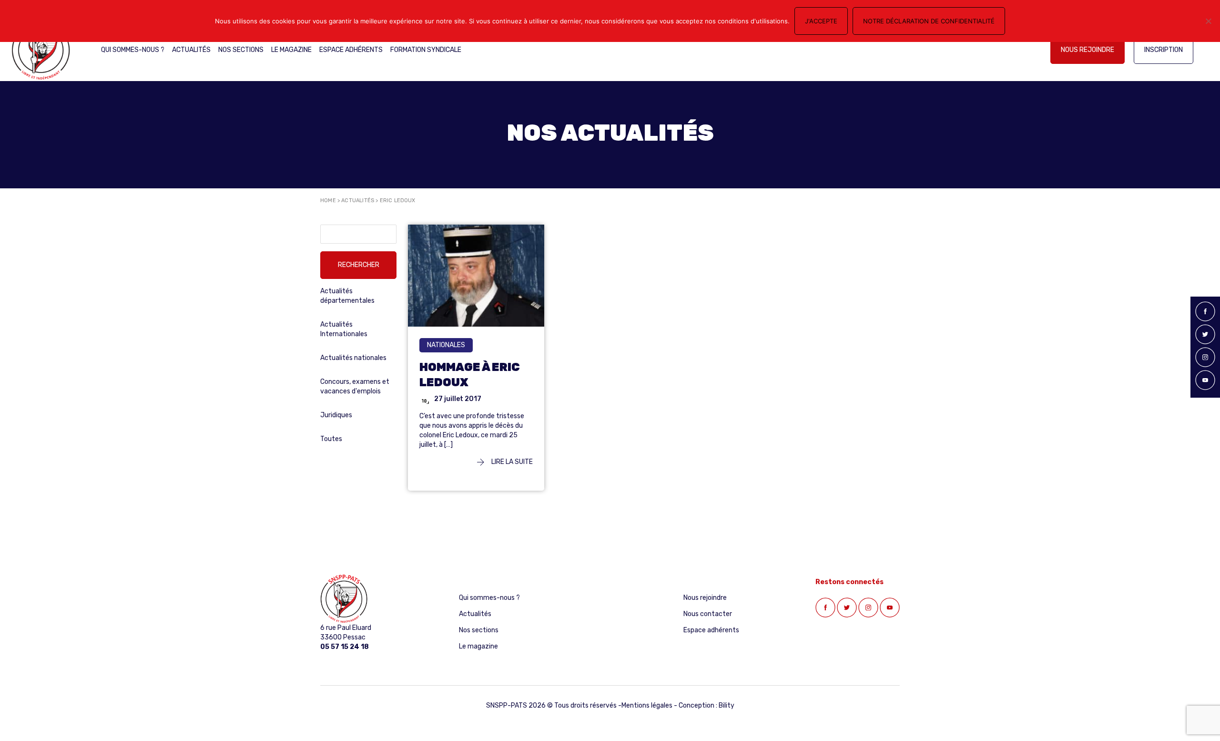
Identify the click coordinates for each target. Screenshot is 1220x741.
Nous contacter (707, 614)
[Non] (1208, 21)
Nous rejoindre (1087, 50)
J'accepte (821, 21)
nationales (446, 345)
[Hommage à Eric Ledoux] (476, 275)
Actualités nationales (353, 358)
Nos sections (241, 50)
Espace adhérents (351, 50)
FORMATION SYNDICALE (425, 50)
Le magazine (291, 50)
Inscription (1163, 50)
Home (328, 200)
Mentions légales (646, 705)
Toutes (331, 439)
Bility (726, 705)
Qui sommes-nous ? (132, 50)
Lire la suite (511, 462)
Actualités (191, 50)
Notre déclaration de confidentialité (929, 21)
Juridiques (336, 415)
